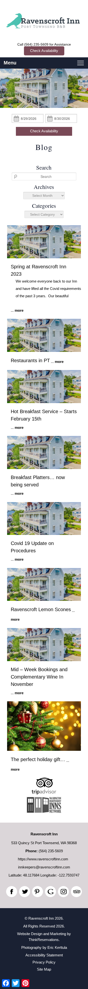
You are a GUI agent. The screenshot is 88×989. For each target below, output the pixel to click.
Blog (44, 147)
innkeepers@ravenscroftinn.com (44, 867)
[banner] (44, 800)
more (19, 310)
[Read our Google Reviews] (50, 891)
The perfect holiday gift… (38, 759)
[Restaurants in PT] (44, 350)
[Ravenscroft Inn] (44, 26)
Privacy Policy (44, 962)
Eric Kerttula (57, 947)
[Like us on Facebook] (11, 891)
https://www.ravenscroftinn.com (43, 859)
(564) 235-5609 (36, 44)
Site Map (44, 969)
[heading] (44, 147)
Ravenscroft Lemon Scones (41, 609)
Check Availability (44, 51)
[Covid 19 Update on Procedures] (44, 534)
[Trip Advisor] (44, 793)
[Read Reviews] (76, 891)
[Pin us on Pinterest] (37, 891)
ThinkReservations (44, 940)
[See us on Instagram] (63, 891)
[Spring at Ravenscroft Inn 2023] (44, 257)
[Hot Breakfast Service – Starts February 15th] (44, 402)
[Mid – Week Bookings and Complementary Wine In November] (44, 660)
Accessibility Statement (44, 955)
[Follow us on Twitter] (24, 891)
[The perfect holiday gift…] (44, 749)
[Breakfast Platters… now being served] (44, 468)
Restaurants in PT (30, 360)
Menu (10, 62)
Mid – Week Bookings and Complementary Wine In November (39, 677)
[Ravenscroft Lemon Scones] (44, 599)
